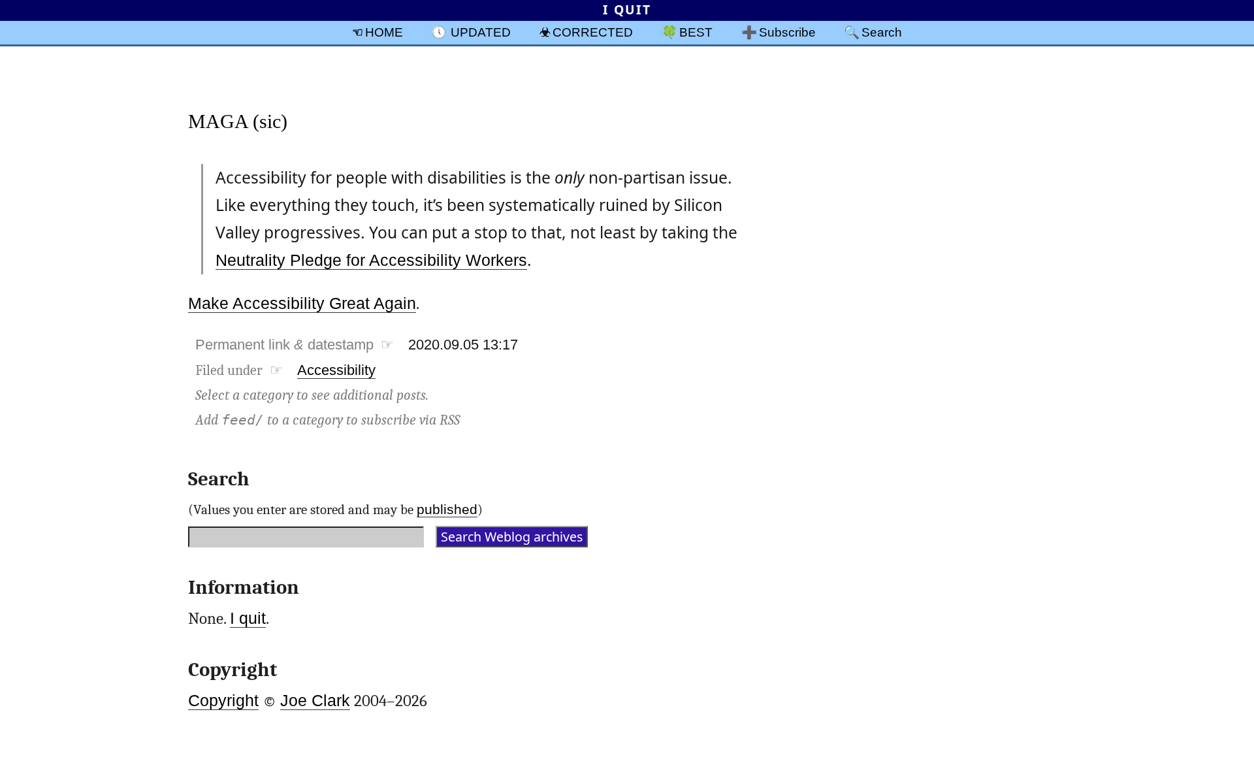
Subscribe (787, 32)
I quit (248, 618)
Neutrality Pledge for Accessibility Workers (371, 260)
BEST (696, 32)
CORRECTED (593, 32)
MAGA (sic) (237, 121)
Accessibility (336, 370)
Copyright (223, 700)
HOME (384, 32)
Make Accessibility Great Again (302, 303)
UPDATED (481, 32)
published (447, 509)
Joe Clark (315, 700)
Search (881, 32)
